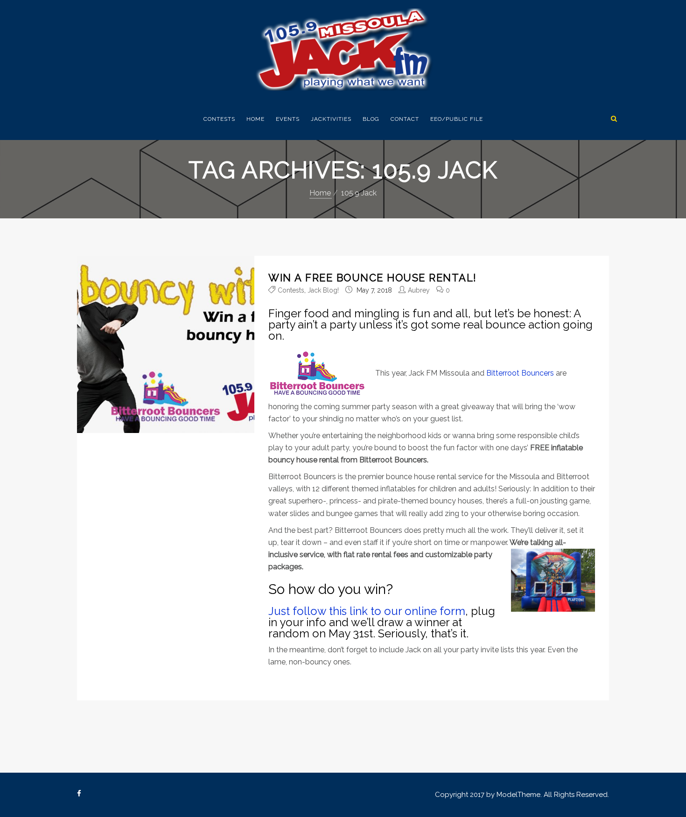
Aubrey (419, 290)
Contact (405, 119)
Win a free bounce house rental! (372, 278)
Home (255, 119)
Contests (219, 119)
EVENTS (288, 119)
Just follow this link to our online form (366, 611)
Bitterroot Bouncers (520, 372)
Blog (371, 119)
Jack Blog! (323, 290)
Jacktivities (331, 119)
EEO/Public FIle (456, 119)
